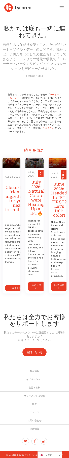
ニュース (34, 412)
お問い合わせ (34, 352)
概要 (34, 404)
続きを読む (17, 288)
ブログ (41, 173)
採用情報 (34, 428)
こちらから (48, 128)
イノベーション (34, 379)
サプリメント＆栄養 (34, 395)
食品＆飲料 (34, 387)
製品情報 (34, 371)
